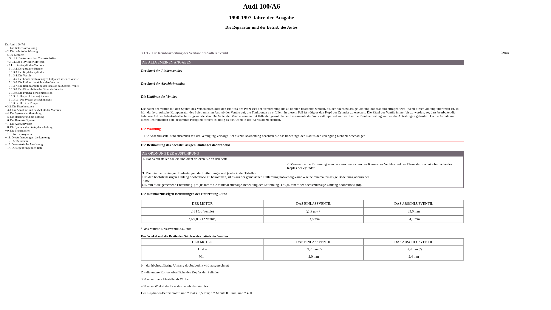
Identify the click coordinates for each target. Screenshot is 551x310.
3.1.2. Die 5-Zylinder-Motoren (27, 61)
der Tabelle (246, 173)
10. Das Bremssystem (19, 134)
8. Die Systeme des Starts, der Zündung (30, 127)
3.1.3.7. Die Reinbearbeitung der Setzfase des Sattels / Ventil (44, 85)
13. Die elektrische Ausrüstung (25, 144)
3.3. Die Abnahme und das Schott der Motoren (34, 110)
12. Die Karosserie (17, 141)
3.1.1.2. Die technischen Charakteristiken (33, 58)
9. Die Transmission (18, 130)
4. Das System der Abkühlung (24, 113)
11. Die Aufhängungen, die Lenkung (28, 137)
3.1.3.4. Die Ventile (20, 75)
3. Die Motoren (15, 54)
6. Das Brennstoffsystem (21, 120)
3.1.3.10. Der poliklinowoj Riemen (29, 96)
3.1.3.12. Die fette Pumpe (23, 103)
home (505, 52)
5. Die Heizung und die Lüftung (25, 116)
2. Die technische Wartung (22, 51)
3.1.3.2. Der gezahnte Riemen (26, 68)
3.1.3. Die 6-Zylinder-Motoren (26, 65)
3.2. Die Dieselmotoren (20, 106)
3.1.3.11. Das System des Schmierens (30, 99)
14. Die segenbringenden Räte (24, 147)
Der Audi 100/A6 (15, 44)
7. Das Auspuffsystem (19, 123)
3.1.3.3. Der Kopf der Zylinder (26, 72)
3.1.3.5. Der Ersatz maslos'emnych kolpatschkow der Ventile (44, 79)
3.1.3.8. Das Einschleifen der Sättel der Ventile (36, 89)
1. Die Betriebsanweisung (22, 48)
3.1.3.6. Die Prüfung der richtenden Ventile (34, 82)
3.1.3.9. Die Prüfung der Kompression (31, 92)
